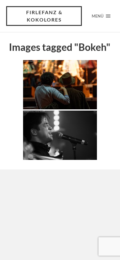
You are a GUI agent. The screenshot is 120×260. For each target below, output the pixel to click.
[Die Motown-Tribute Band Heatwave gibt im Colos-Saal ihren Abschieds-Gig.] (60, 84)
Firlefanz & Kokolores (44, 15)
